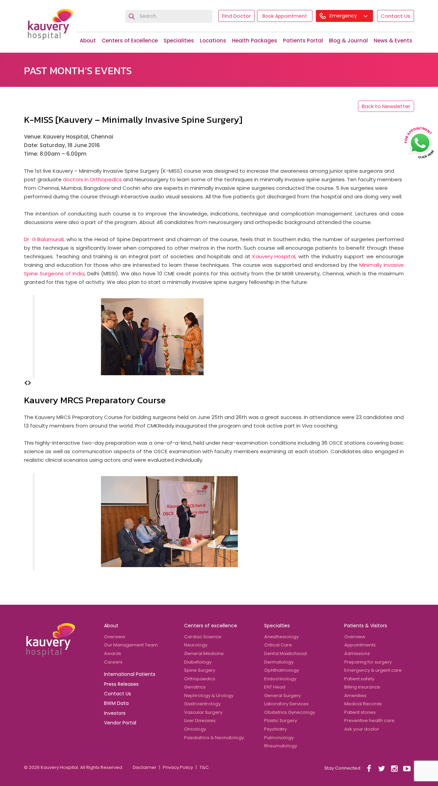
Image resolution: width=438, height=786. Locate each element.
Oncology (195, 729)
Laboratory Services (286, 703)
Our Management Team (131, 645)
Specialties (277, 625)
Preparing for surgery (368, 662)
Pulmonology (279, 737)
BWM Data (116, 703)
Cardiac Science (202, 636)
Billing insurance (362, 687)
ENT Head (274, 687)
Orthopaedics (199, 679)
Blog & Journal (348, 40)
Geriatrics (195, 687)
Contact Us (395, 15)
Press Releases (121, 684)
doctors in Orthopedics (92, 179)
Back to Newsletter (386, 106)
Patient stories (360, 712)
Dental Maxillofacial (285, 653)
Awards (112, 653)
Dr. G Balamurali (44, 239)
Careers (113, 662)
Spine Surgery (199, 670)
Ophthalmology (281, 670)
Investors (115, 713)
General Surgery (282, 695)
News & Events (393, 40)
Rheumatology (280, 746)
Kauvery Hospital (274, 256)
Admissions (357, 653)
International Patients (129, 674)
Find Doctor (236, 15)
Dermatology (279, 662)
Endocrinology (280, 679)
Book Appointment (284, 16)
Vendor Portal (120, 722)
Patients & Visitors (365, 625)
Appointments (360, 645)
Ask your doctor (361, 729)
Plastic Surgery (280, 720)
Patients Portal (303, 40)
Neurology (195, 645)
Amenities (355, 695)
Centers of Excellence (130, 40)
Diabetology (197, 662)
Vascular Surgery (203, 712)
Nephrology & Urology (208, 695)
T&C (204, 767)
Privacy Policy (178, 767)
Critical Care (278, 645)
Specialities (179, 40)
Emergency (344, 15)
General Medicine (204, 653)
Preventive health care (369, 720)
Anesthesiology (281, 636)
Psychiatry (275, 729)
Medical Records (363, 703)
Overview (114, 636)
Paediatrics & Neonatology (214, 737)
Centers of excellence (210, 625)
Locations (213, 40)
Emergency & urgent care (373, 670)
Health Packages (254, 40)
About (88, 40)
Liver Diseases (200, 720)
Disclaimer (144, 767)
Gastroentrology (202, 703)
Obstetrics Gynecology (289, 712)
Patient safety (359, 679)
